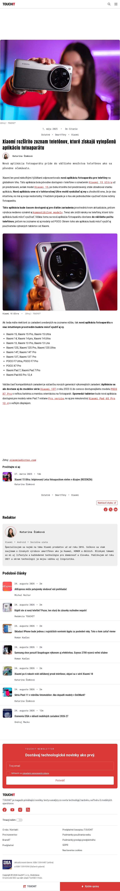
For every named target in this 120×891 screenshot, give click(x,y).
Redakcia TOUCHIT (25, 616)
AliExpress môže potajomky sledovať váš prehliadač (41, 589)
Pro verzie (56, 398)
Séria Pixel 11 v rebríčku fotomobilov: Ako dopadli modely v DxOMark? (50, 694)
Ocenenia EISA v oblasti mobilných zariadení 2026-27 (41, 716)
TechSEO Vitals (35, 878)
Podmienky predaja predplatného (78, 840)
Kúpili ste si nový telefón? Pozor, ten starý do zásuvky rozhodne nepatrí (51, 610)
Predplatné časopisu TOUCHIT (77, 829)
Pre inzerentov (9, 834)
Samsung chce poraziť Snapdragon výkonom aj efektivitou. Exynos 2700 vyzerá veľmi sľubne (61, 652)
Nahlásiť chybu (105, 503)
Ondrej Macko (22, 722)
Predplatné (8, 845)
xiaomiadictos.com (22, 460)
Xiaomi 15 (41, 187)
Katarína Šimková (22, 155)
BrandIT (6, 840)
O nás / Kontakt (10, 829)
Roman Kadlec (22, 637)
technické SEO (10, 878)
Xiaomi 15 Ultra (100, 182)
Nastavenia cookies (72, 850)
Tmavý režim (9, 820)
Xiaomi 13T (48, 388)
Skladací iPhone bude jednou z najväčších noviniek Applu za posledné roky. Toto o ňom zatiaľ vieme (65, 631)
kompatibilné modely (48, 212)
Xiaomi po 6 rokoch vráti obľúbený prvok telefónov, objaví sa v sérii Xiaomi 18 (54, 673)
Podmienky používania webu (76, 834)
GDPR (65, 845)
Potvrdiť (60, 780)
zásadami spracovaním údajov (35, 773)
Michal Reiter (23, 595)
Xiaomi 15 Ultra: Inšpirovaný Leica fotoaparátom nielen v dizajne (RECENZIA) (53, 479)
